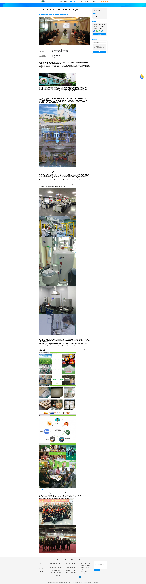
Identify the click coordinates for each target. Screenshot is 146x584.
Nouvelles (40, 566)
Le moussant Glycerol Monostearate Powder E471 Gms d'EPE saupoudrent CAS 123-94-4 (55, 563)
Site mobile (41, 569)
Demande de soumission (103, 1)
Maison (40, 561)
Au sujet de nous (42, 565)
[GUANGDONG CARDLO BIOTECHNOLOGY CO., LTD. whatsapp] (97, 31)
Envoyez (99, 51)
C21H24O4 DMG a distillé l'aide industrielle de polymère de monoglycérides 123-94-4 (55, 574)
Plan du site (41, 568)
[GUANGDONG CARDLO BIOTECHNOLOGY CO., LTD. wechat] (99, 31)
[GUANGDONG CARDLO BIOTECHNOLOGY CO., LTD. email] (94, 31)
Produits (40, 563)
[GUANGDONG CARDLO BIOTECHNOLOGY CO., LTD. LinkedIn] (80, 577)
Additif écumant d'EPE (68, 559)
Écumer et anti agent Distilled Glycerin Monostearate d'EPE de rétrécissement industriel (70, 574)
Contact (99, 34)
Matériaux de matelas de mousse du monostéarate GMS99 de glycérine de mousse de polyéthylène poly (71, 563)
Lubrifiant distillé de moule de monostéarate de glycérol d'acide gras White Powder (55, 569)
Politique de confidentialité (41, 572)
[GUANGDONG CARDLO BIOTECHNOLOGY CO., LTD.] (43, 1)
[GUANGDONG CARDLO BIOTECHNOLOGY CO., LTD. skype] (102, 31)
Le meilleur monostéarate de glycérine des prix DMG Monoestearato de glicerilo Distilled (70, 569)
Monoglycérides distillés (54, 559)
